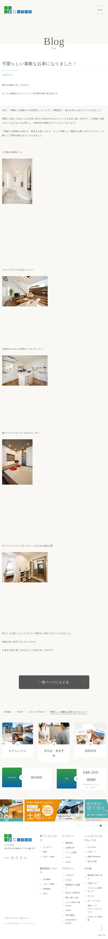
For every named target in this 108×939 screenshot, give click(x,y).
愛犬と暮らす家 (71, 898)
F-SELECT (69, 875)
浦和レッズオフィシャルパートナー (94, 909)
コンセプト (47, 847)
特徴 (45, 852)
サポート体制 (48, 857)
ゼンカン (91, 896)
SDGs (45, 894)
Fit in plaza (91, 847)
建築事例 (69, 843)
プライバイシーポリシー (16, 918)
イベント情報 (70, 852)
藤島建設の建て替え (94, 876)
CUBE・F (91, 852)
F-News (68, 862)
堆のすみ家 (92, 861)
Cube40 (68, 910)
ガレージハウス (93, 901)
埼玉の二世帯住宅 (72, 893)
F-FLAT (68, 880)
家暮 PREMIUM (93, 857)
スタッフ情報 (48, 884)
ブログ (68, 857)
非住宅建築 (70, 915)
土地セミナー (93, 883)
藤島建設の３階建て (72, 886)
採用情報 (46, 889)
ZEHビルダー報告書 (94, 918)
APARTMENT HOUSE (70, 921)
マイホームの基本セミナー (94, 889)
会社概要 (46, 879)
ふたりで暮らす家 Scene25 (72, 904)
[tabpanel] (54, 810)
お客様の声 (70, 848)
